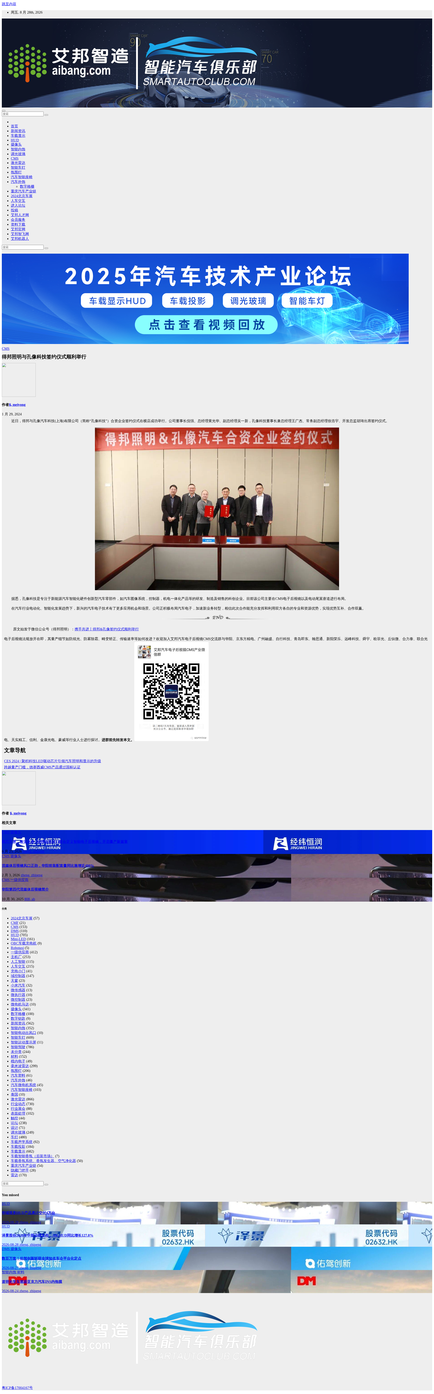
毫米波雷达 (20, 1066)
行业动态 (18, 1104)
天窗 (14, 980)
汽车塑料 (18, 1075)
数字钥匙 (18, 1018)
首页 (14, 126)
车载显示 (18, 136)
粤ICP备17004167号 (17, 1388)
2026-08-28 (10, 1222)
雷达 (14, 1175)
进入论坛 (18, 205)
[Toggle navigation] (3, 110)
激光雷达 (18, 163)
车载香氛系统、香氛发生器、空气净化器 (43, 1161)
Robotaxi (17, 948)
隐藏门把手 (20, 1170)
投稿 (14, 210)
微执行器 (18, 995)
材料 (14, 1056)
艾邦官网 (18, 229)
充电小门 (18, 971)
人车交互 (18, 201)
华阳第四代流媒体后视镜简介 (25, 889)
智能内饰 (18, 149)
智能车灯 (18, 167)
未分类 (16, 1052)
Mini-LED (18, 939)
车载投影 (18, 1146)
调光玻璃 (18, 154)
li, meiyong (17, 405)
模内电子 (18, 1061)
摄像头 (16, 144)
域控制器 (18, 976)
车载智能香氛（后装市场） (32, 1156)
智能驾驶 (18, 1047)
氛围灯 (16, 172)
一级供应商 (19, 880)
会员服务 (18, 220)
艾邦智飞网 (20, 234)
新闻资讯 (18, 131)
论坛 (14, 1123)
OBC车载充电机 (24, 943)
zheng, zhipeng (33, 851)
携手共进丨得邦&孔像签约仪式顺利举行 (107, 629)
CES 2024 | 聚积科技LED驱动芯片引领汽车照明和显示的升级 (52, 761)
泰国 (14, 1094)
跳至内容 (9, 4)
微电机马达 (20, 1004)
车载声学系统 (22, 1142)
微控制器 (18, 999)
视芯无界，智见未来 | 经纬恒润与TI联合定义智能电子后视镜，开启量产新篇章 (65, 842)
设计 (14, 1128)
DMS (15, 931)
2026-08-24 (10, 1291)
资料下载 (18, 224)
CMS (15, 158)
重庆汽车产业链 (23, 191)
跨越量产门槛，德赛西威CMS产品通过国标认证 (42, 767)
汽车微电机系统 (23, 1085)
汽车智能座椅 (22, 177)
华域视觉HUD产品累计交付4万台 (28, 1213)
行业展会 (18, 1109)
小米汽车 (18, 985)
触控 (14, 1118)
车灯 (14, 1137)
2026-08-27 (10, 1268)
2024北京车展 (22, 196)
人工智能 (18, 962)
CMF (15, 923)
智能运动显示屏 (23, 1042)
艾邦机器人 (20, 239)
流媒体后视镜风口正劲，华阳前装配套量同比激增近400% (48, 866)
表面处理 (18, 1113)
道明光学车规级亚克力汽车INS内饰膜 (32, 1282)
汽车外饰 (18, 182)
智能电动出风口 (23, 1033)
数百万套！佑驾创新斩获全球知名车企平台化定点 (41, 1258)
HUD (15, 140)
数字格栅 (27, 186)
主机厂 (16, 957)
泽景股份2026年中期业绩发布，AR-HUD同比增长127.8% (47, 1235)
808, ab (29, 899)
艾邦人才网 (20, 215)
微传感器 (18, 990)
